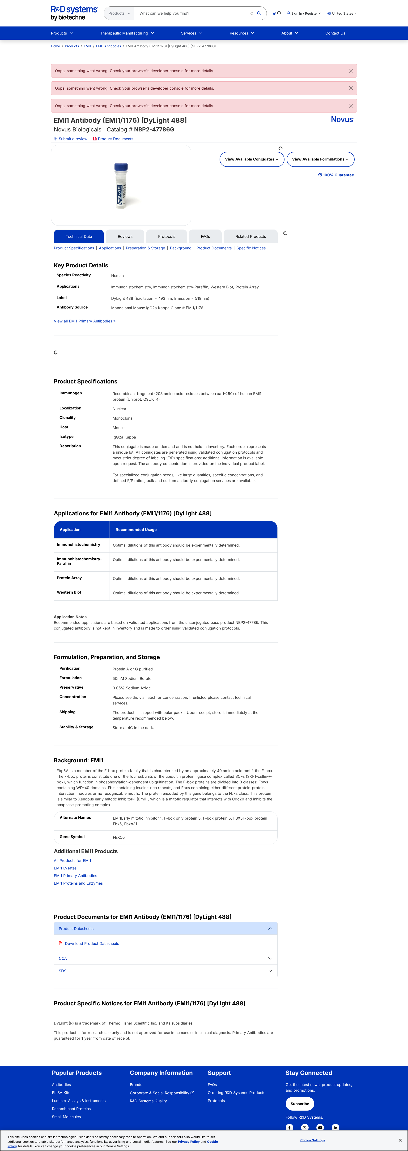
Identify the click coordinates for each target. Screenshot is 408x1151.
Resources (239, 33)
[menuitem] (55, 45)
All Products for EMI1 (72, 860)
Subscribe (300, 1103)
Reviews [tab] (125, 236)
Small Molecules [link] (66, 1116)
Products (59, 33)
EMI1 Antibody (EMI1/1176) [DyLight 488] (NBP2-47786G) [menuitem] (171, 46)
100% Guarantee (338, 175)
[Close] (351, 70)
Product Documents (115, 138)
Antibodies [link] (61, 1084)
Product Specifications (74, 248)
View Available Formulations (318, 159)
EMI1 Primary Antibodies (75, 875)
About (286, 33)
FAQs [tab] (205, 236)
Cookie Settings (312, 1140)
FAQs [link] (212, 1084)
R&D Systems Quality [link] (148, 1101)
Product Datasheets (76, 928)
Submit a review (72, 138)
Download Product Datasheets (92, 943)
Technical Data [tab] (79, 236)
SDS (62, 971)
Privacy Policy (189, 1141)
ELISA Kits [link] (61, 1092)
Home (55, 46)
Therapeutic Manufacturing (124, 33)
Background (180, 248)
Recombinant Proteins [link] (71, 1108)
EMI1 (87, 46)
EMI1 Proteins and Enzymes (78, 883)
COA (63, 958)
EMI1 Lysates (65, 868)
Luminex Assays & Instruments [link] (79, 1100)
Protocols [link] (216, 1100)
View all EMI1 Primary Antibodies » (84, 321)
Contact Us (335, 33)
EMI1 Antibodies (108, 46)
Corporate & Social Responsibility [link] (159, 1092)
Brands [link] (136, 1084)
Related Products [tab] (251, 236)
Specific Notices (251, 248)
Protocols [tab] (166, 236)
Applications (110, 248)
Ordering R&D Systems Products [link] (236, 1092)
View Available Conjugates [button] (250, 159)
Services (188, 33)
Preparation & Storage (145, 248)
